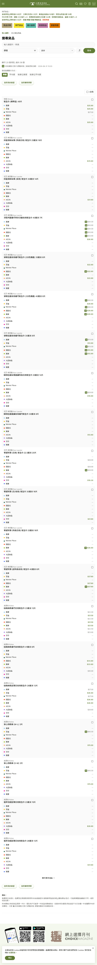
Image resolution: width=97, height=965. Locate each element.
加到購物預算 (26, 83)
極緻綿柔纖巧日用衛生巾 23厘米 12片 (20, 608)
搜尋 (89, 50)
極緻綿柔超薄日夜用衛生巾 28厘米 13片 (21, 685)
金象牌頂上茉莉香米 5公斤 (11, 20)
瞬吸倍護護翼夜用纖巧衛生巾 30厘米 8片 (21, 414)
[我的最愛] (85, 4)
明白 (10, 958)
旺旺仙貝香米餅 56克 (64, 14)
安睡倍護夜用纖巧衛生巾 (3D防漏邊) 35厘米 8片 (24, 257)
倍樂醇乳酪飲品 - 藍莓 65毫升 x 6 (64, 17)
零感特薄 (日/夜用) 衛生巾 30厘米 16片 (20, 491)
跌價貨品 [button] (43, 25)
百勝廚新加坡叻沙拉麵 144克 (39, 17)
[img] (3, 3)
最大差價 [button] (31, 25)
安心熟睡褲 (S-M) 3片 (13, 763)
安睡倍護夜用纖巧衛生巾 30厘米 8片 (19, 336)
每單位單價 (22, 74)
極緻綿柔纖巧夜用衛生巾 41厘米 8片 (19, 647)
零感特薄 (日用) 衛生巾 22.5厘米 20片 (20, 453)
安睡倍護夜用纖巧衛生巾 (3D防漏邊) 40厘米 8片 (24, 296)
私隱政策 (12, 953)
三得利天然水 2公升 (30, 14)
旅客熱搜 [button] (54, 25)
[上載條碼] (81, 4)
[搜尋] (76, 4)
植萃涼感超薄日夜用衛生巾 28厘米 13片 (21, 841)
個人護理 (5, 33)
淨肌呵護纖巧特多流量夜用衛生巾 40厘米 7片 (23, 218)
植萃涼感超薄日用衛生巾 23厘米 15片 (20, 802)
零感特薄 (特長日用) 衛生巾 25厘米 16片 (21, 530)
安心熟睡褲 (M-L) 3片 (13, 724)
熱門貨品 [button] (19, 25)
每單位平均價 (35, 74)
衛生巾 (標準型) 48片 (13, 101)
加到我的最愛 (9, 83)
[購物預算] (89, 4)
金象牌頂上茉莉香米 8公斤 (11, 14)
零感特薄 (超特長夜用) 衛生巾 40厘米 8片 (22, 569)
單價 (5, 74)
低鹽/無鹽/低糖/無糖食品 (32, 20)
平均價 (12, 74)
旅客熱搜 (45, 20)
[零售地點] (94, 4)
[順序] (79, 50)
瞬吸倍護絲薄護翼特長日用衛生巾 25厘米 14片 (23, 375)
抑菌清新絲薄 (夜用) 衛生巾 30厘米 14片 (21, 179)
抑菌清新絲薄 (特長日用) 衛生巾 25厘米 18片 (23, 140)
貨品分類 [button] (7, 25)
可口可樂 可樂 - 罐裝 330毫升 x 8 (14, 17)
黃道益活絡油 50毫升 (47, 14)
